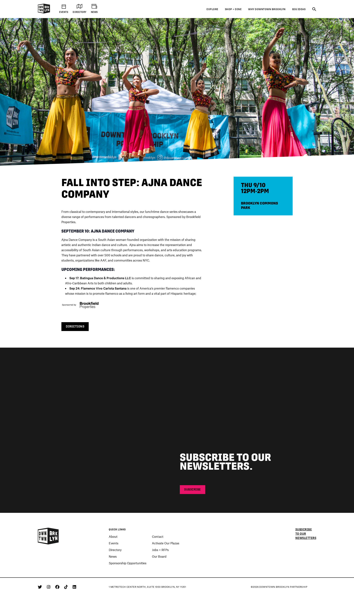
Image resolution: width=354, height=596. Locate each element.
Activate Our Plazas (165, 543)
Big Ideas (299, 9)
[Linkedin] (74, 586)
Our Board (159, 556)
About (113, 536)
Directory (115, 549)
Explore (212, 9)
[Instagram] (49, 586)
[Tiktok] (66, 586)
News (113, 556)
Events (113, 543)
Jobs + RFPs (160, 549)
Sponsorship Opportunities (127, 563)
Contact (157, 536)
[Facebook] (58, 586)
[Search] (314, 9)
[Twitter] (40, 586)
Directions (75, 326)
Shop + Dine (233, 9)
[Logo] (44, 12)
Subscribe (192, 489)
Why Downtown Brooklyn (267, 9)
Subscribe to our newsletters (305, 534)
